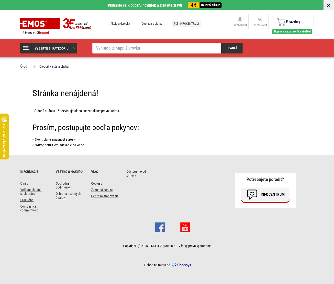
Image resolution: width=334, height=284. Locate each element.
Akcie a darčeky (120, 23)
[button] (49, 48)
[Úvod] (57, 26)
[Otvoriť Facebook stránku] (160, 227)
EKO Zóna (26, 200)
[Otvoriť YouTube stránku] (185, 227)
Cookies (96, 183)
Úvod (23, 66)
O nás (24, 183)
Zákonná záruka (102, 190)
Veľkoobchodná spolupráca (31, 192)
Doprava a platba (152, 23)
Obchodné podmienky (63, 185)
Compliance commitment (29, 208)
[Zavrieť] (328, 5)
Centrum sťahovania (105, 196)
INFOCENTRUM (189, 23)
